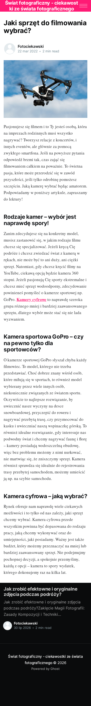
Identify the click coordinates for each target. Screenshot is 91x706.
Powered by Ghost (45, 669)
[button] (83, 6)
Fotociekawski (31, 46)
